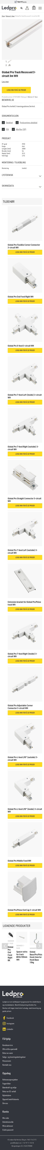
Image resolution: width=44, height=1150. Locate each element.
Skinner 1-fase (20, 946)
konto (25, 2)
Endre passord (7, 1130)
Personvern (6, 1061)
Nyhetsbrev (6, 1095)
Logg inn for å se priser (16, 90)
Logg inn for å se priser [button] (25, 252)
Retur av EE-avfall (9, 1091)
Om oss (5, 1103)
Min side (5, 1118)
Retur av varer (7, 1053)
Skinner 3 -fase (10, 16)
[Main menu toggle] (40, 8)
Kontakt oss (6, 1065)
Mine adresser (7, 1126)
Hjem (3, 16)
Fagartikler (6, 1083)
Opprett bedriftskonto (10, 1099)
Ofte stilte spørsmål (9, 1049)
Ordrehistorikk (7, 1122)
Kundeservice (7, 1045)
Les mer (5, 81)
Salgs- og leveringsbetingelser (14, 1057)
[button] (22, 8)
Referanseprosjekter (10, 1079)
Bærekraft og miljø (9, 1087)
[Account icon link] (27, 8)
